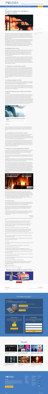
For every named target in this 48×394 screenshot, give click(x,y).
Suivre (39, 379)
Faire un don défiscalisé (9, 386)
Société (16, 6)
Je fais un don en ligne (14, 328)
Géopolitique (24, 6)
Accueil (6, 8)
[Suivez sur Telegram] (39, 378)
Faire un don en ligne (22, 310)
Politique (13, 6)
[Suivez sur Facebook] (39, 383)
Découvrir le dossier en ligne (23, 305)
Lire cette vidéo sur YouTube (9, 189)
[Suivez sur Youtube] (39, 386)
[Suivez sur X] (39, 381)
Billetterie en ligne (19, 282)
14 (19, 153)
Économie (21, 6)
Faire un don (40, 6)
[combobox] (32, 3)
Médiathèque (29, 6)
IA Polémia (6, 6)
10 (13, 136)
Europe (18, 6)
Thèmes (9, 6)
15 (8, 157)
